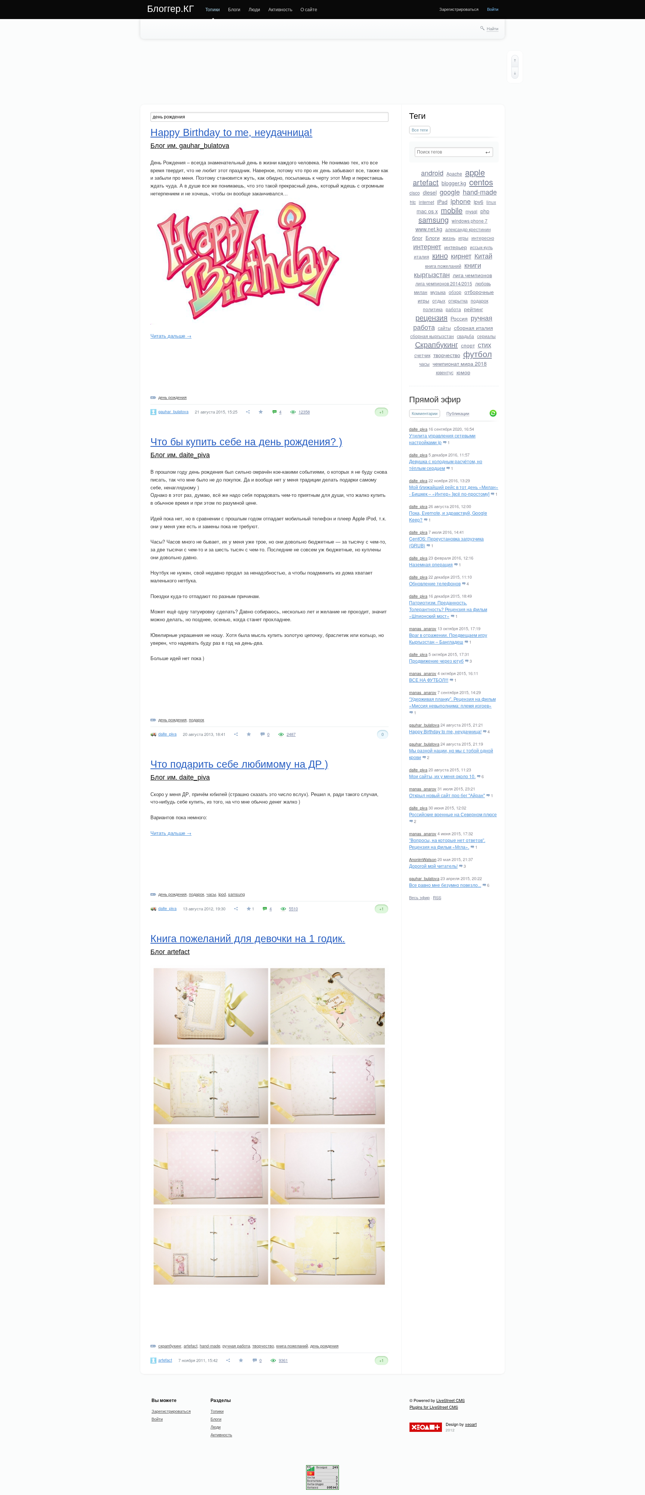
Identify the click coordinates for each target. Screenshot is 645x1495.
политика (433, 309)
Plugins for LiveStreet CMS (433, 1407)
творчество (446, 355)
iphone (461, 201)
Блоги (234, 9)
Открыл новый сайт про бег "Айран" (447, 795)
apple (475, 172)
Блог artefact (170, 952)
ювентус (445, 372)
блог (417, 237)
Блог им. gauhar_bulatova (189, 145)
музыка (438, 292)
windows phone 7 (469, 220)
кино (440, 255)
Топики (212, 9)
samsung (433, 219)
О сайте (308, 9)
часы (424, 363)
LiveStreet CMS (450, 1400)
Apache (454, 173)
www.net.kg (428, 229)
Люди (254, 9)
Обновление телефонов (435, 583)
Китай (483, 255)
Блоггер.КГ (170, 8)
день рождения (172, 397)
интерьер (455, 247)
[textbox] (454, 152)
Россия (459, 318)
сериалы (486, 336)
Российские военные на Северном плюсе (453, 814)
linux (491, 202)
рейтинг (473, 309)
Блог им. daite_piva (180, 455)
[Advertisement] (323, 73)
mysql (471, 211)
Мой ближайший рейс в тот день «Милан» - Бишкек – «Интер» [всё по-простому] (453, 490)
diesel (430, 192)
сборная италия (473, 327)
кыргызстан (432, 274)
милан (420, 292)
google (450, 191)
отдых (438, 300)
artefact (426, 182)
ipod (222, 894)
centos (481, 182)
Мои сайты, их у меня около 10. (442, 776)
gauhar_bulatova (424, 725)
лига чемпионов (472, 275)
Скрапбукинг (436, 344)
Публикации (457, 413)
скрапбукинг (169, 1346)
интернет (427, 246)
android (432, 172)
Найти (492, 28)
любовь (483, 283)
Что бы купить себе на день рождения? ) (246, 442)
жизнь (449, 238)
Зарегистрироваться (459, 9)
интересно (482, 238)
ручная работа (236, 1346)
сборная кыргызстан (432, 336)
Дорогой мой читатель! (433, 866)
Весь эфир (419, 897)
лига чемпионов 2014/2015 (443, 283)
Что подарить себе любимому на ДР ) (239, 764)
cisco (414, 192)
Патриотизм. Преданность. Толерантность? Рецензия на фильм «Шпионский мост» (448, 609)
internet (426, 202)
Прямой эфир (435, 399)
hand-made (480, 191)
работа (453, 309)
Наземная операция (431, 564)
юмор (463, 372)
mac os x (427, 211)
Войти (492, 9)
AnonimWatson (422, 859)
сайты (444, 328)
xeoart (471, 1424)
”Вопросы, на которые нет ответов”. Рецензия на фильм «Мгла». (447, 843)
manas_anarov (422, 628)
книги (472, 265)
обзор (455, 292)
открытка (458, 300)
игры (463, 238)
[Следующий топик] (514, 73)
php (484, 211)
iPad (442, 201)
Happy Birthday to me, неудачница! (445, 731)
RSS (437, 897)
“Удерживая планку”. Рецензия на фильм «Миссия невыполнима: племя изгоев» (452, 702)
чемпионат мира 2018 (460, 363)
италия (421, 256)
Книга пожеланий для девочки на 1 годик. (247, 938)
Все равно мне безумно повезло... (445, 885)
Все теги (420, 129)
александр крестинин (468, 229)
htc (413, 202)
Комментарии (424, 413)
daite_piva (418, 429)
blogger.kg (454, 183)
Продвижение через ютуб (436, 660)
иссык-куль (481, 247)
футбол (477, 353)
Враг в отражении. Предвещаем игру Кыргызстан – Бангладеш (448, 638)
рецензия (431, 317)
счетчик (422, 355)
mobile (451, 210)
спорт (468, 345)
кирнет (461, 255)
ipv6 (478, 201)
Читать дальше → (170, 335)
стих (484, 344)
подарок (479, 300)
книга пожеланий (443, 266)
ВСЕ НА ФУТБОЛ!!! (428, 680)
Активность (280, 9)
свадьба (465, 336)
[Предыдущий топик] (514, 61)
